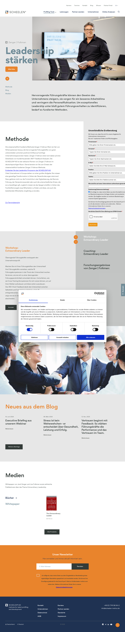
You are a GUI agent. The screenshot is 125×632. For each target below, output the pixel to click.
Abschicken (92, 224)
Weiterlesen (9, 429)
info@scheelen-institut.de (110, 608)
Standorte (61, 613)
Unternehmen (93, 12)
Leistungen (64, 12)
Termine (76, 5)
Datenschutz (42, 613)
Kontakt (84, 5)
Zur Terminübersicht (12, 202)
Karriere (68, 5)
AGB (39, 616)
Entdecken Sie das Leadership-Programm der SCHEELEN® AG (28, 170)
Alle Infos (11, 69)
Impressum (62, 616)
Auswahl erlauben (62, 337)
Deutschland (11, 624)
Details (49, 519)
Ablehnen (34, 337)
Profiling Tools (49, 12)
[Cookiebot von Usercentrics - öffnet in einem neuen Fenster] (95, 293)
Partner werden (78, 12)
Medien (8, 94)
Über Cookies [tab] (91, 300)
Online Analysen (108, 12)
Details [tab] (62, 300)
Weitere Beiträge (14, 447)
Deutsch (21, 624)
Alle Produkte (52, 532)
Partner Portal (108, 5)
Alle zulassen (90, 337)
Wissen (98, 5)
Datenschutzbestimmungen (96, 208)
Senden (80, 566)
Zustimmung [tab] (33, 300)
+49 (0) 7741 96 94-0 (112, 605)
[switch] (51, 329)
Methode (8, 87)
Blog (91, 5)
